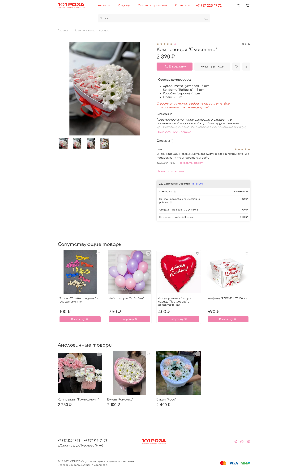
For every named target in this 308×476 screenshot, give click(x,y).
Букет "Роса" (166, 399)
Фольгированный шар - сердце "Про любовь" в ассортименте (174, 301)
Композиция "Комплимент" (78, 399)
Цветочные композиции (92, 30)
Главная (63, 30)
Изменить (197, 184)
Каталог (104, 5)
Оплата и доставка (152, 5)
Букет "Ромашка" (120, 399)
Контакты (182, 5)
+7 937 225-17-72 (209, 6)
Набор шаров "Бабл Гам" (126, 298)
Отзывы (124, 5)
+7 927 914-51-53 (95, 440)
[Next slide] (146, 89)
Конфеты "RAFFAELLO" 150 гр (227, 298)
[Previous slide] (63, 89)
